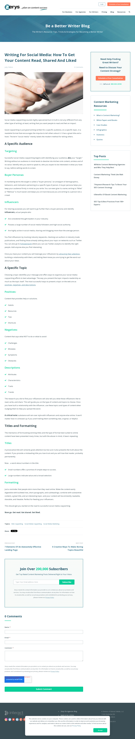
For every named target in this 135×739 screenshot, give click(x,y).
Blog (112, 12)
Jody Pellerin (9, 67)
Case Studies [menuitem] (102, 125)
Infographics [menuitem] (102, 130)
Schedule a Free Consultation (119, 4)
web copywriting (17, 524)
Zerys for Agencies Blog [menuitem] (69, 711)
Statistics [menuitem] (100, 135)
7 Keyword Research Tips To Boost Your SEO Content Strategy (110, 186)
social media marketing (51, 524)
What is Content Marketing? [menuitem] (108, 115)
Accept (100, 730)
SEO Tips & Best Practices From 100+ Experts (109, 203)
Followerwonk (26, 244)
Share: (7, 531)
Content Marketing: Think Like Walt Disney (108, 176)
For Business (67, 12)
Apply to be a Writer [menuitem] (67, 715)
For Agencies (81, 12)
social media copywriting (33, 524)
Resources (121, 12)
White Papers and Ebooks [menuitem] (107, 120)
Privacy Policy (76, 726)
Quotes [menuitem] (100, 139)
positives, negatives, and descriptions (20, 285)
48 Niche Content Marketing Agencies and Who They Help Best (109, 166)
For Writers (93, 12)
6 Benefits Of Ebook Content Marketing (110, 194)
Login (102, 4)
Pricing (104, 12)
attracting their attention (69, 254)
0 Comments (78, 67)
